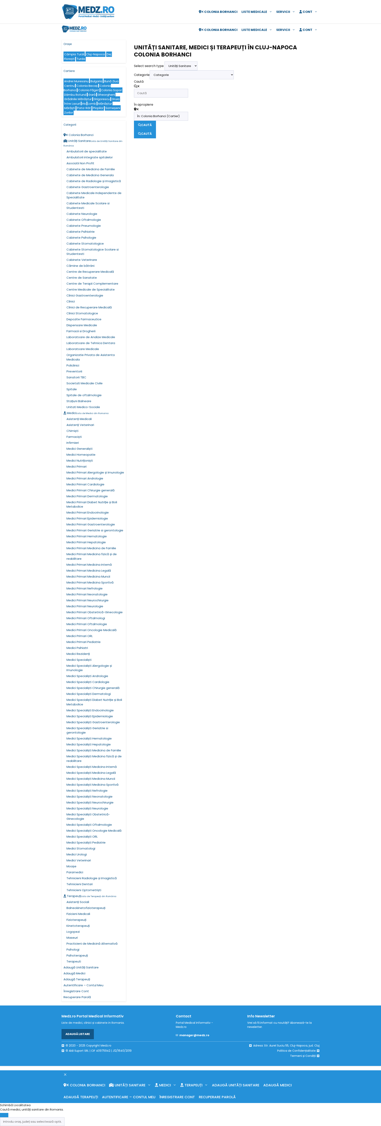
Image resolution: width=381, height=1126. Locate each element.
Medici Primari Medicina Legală (88, 570)
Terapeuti (73, 961)
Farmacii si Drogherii (80, 331)
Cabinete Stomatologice (85, 243)
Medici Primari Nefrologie (84, 588)
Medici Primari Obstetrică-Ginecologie (94, 612)
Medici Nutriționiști (79, 460)
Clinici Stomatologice (82, 313)
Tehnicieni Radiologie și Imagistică (91, 878)
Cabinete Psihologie (81, 237)
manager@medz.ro (194, 1035)
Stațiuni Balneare (78, 401)
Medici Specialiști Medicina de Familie (93, 750)
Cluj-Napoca (95, 54)
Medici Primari (76, 466)
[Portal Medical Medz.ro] (74, 29)
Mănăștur (105, 103)
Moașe (71, 866)
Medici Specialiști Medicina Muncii (90, 779)
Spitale (71, 389)
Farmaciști (74, 437)
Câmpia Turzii (74, 54)
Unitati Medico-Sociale (83, 407)
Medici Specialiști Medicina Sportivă (92, 785)
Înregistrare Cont (76, 991)
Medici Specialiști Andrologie (87, 676)
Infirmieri (72, 443)
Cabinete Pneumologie (83, 226)
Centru (69, 86)
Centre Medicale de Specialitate (90, 289)
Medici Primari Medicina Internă (89, 565)
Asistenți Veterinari (80, 425)
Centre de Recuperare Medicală (90, 272)
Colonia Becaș (87, 86)
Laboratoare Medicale (82, 349)
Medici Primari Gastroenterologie (90, 524)
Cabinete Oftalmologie (83, 220)
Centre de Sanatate (81, 278)
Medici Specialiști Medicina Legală (91, 773)
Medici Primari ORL (79, 636)
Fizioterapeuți (76, 920)
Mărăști (69, 108)
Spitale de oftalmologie (84, 395)
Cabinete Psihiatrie (80, 232)
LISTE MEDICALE (254, 12)
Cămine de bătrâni (80, 266)
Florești (69, 59)
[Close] (4, 1115)
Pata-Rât (84, 108)
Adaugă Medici (74, 973)
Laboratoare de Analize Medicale (90, 337)
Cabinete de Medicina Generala (90, 175)
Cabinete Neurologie (81, 214)
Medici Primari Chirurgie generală (90, 490)
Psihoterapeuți (77, 955)
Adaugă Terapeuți (77, 979)
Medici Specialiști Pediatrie (86, 842)
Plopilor (98, 108)
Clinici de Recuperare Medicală (89, 307)
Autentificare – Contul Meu (83, 985)
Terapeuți (91, 896)
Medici (87, 413)
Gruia (115, 99)
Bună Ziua (111, 81)
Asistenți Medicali (79, 419)
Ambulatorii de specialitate (86, 151)
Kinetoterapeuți (78, 926)
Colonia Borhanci (221, 12)
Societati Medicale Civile (84, 383)
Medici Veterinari (78, 860)
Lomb (92, 103)
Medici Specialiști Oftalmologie (89, 825)
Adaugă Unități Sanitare (81, 967)
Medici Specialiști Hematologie (89, 738)
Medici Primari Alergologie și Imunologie (95, 472)
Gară (92, 95)
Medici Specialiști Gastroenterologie (93, 722)
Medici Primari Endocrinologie (87, 512)
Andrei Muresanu (76, 81)
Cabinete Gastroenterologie (87, 187)
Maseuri (72, 938)
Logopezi (73, 932)
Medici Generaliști (79, 449)
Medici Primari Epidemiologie (87, 518)
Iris (84, 103)
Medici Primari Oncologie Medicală (91, 630)
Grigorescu (102, 99)
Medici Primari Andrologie (84, 478)
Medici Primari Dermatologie (87, 496)
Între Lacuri (72, 103)
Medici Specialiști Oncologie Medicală (93, 830)
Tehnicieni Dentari (79, 884)
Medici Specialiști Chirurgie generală (92, 688)
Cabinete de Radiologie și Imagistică (93, 181)
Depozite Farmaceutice (83, 319)
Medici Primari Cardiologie (85, 484)
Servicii (283, 12)
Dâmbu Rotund (75, 95)
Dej (109, 54)
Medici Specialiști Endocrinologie (90, 710)
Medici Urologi (76, 854)
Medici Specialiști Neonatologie (89, 796)
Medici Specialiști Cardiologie (87, 682)
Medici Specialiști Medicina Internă (91, 767)
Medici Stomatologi (80, 848)
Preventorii (74, 371)
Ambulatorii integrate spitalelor (89, 157)
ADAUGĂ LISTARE (77, 1034)
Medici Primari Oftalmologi (85, 618)
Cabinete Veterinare (81, 260)
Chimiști (72, 431)
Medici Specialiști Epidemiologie (89, 716)
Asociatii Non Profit (80, 163)
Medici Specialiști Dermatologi (88, 694)
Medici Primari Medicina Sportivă (90, 582)
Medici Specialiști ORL (82, 836)
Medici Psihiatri (77, 648)
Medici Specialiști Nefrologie (87, 790)
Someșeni (112, 108)
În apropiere (143, 104)
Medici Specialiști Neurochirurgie (90, 802)
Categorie (142, 75)
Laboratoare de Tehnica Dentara (90, 343)
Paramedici (74, 872)
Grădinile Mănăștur (78, 99)
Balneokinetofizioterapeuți (85, 908)
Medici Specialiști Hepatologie (88, 744)
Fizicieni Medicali (78, 914)
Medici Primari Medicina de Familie (91, 548)
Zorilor (68, 112)
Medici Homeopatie (80, 455)
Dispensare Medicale (81, 325)
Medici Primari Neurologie (84, 606)
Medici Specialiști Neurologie (87, 808)
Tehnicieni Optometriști (83, 890)
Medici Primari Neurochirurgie (87, 600)
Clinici (70, 301)
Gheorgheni (106, 95)
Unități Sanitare (129, 1085)
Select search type (149, 66)
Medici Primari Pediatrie (83, 642)
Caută (139, 81)
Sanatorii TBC (76, 377)
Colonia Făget (88, 90)
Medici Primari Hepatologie (86, 542)
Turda (81, 59)
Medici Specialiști (78, 660)
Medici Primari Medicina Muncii (88, 576)
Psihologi (72, 949)
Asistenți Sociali (77, 902)
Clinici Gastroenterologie (84, 295)
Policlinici (72, 365)
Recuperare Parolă (77, 997)
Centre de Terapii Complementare (92, 283)
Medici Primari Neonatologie (87, 594)
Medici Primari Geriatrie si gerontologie (94, 530)
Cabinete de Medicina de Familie (90, 169)
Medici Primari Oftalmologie (86, 624)
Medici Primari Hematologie (86, 536)
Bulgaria (96, 81)
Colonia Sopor (111, 90)
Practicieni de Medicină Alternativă (91, 943)
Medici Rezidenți (78, 654)
